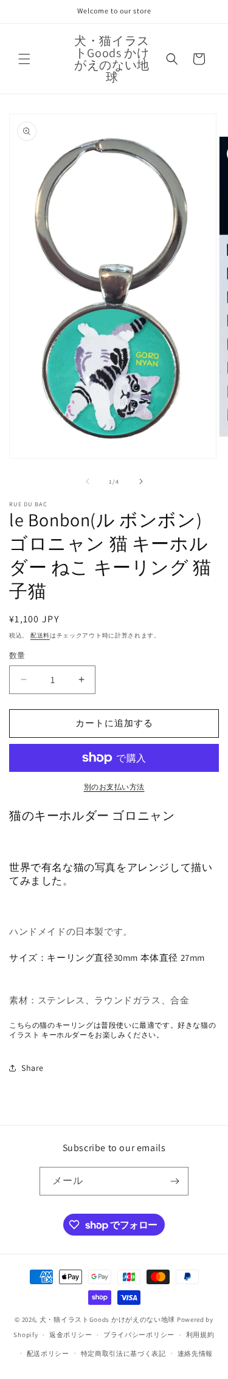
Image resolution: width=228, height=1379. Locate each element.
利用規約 (200, 1334)
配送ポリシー (48, 1353)
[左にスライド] (87, 481)
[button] (24, 59)
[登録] (174, 1181)
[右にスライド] (141, 481)
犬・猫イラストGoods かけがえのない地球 (107, 1319)
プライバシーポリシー (138, 1334)
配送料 (40, 635)
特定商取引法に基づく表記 (123, 1353)
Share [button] (32, 1067)
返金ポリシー (70, 1334)
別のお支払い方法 (114, 786)
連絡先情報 (195, 1353)
